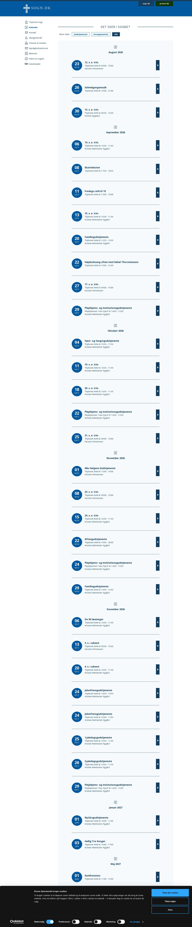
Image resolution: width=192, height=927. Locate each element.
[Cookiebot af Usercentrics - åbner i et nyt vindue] (16, 922)
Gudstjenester (81, 34)
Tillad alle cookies (170, 893)
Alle (116, 34)
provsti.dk (164, 3)
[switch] (76, 922)
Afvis (170, 910)
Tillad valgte (170, 901)
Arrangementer (101, 34)
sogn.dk (146, 3)
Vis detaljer (135, 922)
